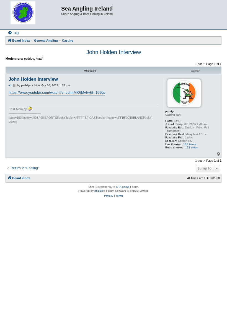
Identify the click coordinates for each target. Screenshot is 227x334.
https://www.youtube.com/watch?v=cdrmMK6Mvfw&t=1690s (57, 92)
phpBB (98, 190)
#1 (10, 85)
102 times (189, 144)
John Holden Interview (113, 52)
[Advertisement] (113, 221)
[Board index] (34, 14)
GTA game (122, 186)
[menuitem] (13, 33)
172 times (191, 147)
